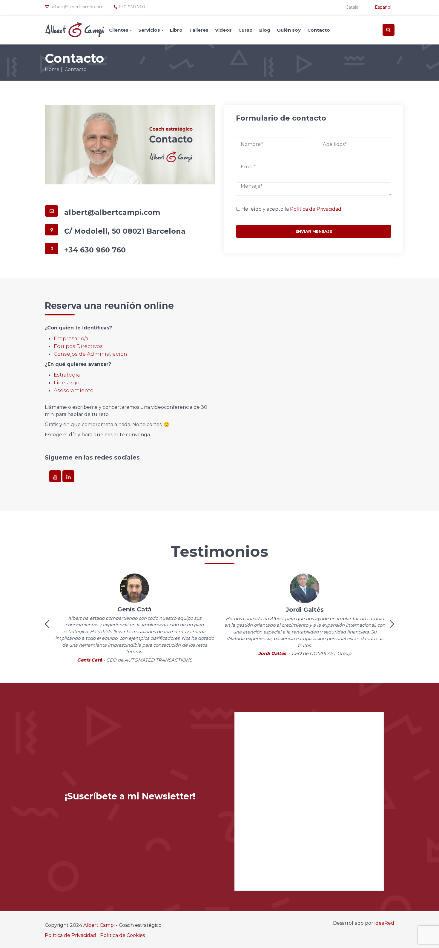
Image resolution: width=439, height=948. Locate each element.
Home (52, 69)
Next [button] (392, 624)
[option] (134, 619)
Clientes (118, 30)
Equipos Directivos (78, 346)
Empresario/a (71, 338)
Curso (245, 30)
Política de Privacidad (315, 209)
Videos (223, 30)
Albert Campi (99, 925)
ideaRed (384, 923)
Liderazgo (66, 383)
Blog (264, 30)
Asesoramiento (73, 390)
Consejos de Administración (90, 354)
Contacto (318, 30)
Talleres (198, 30)
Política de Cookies (122, 935)
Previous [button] (47, 624)
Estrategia (67, 375)
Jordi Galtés (272, 653)
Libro (176, 30)
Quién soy (289, 30)
